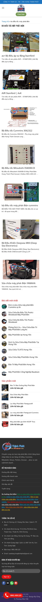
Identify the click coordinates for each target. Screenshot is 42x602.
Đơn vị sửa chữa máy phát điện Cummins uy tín (21, 306)
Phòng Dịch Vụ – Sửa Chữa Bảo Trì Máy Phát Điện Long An (22, 328)
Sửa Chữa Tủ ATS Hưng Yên (20, 350)
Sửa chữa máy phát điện (14, 507)
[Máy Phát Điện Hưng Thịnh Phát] (21, 8)
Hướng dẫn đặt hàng (9, 472)
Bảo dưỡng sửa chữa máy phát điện (20, 502)
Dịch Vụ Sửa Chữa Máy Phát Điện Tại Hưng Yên (23, 343)
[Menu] (3, 8)
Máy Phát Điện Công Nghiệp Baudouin (23, 372)
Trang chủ (5, 21)
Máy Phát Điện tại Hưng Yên (19, 335)
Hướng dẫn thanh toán (10, 476)
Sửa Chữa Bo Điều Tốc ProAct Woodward (20, 321)
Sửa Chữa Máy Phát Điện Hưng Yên (23, 357)
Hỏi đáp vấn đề (7, 484)
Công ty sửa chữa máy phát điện (18, 497)
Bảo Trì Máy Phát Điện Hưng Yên (21, 364)
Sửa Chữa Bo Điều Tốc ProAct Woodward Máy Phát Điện (20, 314)
